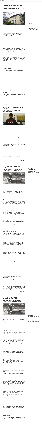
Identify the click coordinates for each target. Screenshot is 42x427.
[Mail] (0, 0)
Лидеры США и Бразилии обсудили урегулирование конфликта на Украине (32, 169)
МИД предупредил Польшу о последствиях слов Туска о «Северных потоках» (33, 23)
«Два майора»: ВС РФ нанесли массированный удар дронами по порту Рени (33, 171)
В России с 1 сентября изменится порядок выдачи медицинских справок (33, 28)
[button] (14, 18)
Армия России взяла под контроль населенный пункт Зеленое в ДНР (33, 172)
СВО (8, 2)
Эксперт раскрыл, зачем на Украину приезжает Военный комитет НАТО (33, 168)
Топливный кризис (12, 2)
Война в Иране (5, 2)
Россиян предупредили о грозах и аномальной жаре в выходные (33, 26)
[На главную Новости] (2, 0)
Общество (12, 104)
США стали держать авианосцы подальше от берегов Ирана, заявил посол (33, 29)
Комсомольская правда (8, 104)
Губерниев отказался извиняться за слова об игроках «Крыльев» (33, 166)
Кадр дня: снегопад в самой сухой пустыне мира (33, 25)
